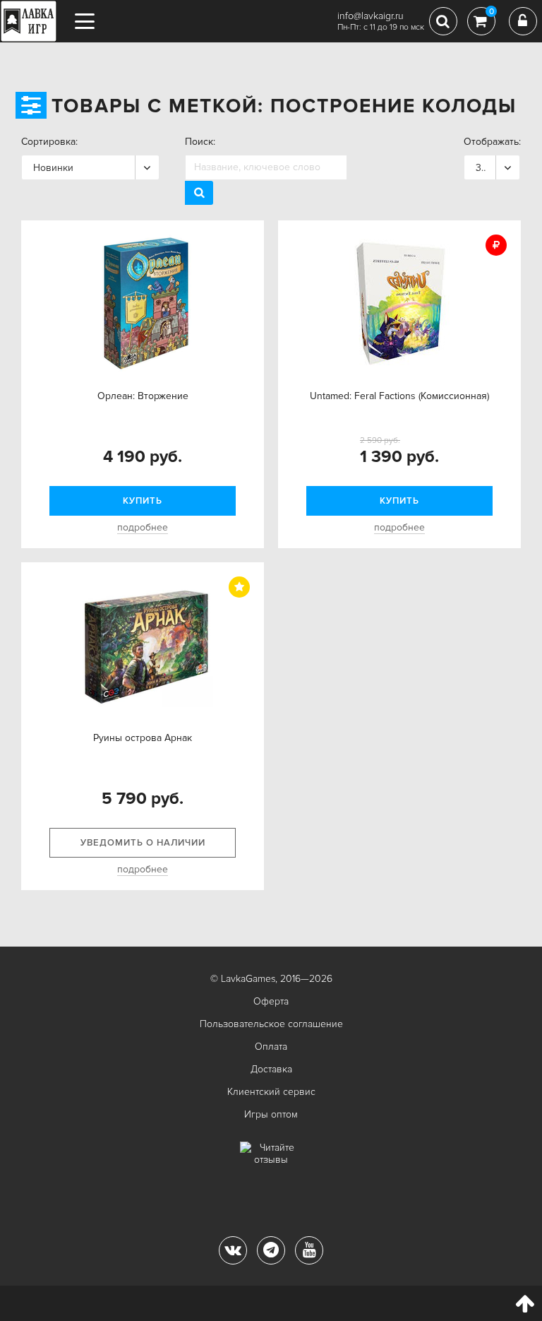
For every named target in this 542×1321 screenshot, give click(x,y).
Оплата (271, 1047)
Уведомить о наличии (142, 842)
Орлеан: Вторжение (142, 396)
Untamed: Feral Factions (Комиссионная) (399, 396)
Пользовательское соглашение (271, 1024)
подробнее (142, 527)
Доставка (271, 1069)
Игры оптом (271, 1114)
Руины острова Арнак (142, 738)
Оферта (271, 1001)
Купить (142, 501)
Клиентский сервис (271, 1092)
